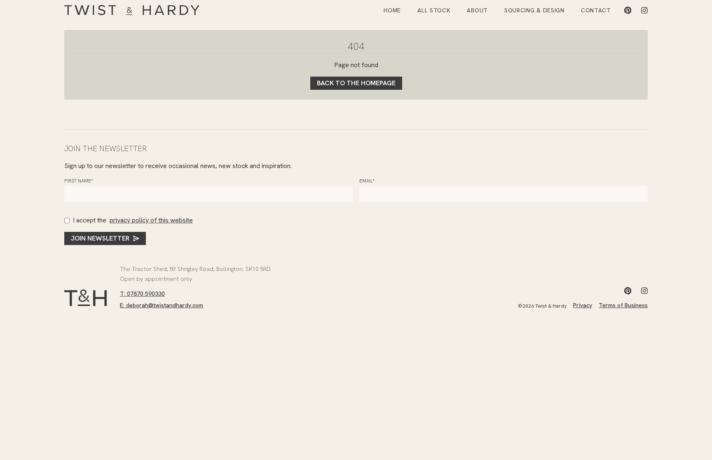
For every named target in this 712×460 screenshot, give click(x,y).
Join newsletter (100, 238)
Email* (367, 180)
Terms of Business (623, 305)
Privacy (582, 305)
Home (392, 10)
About (477, 10)
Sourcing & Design (534, 10)
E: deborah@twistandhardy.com (161, 305)
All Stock (433, 10)
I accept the (133, 220)
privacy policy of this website (151, 220)
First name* (78, 180)
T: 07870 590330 (142, 293)
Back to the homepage (356, 83)
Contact (596, 10)
